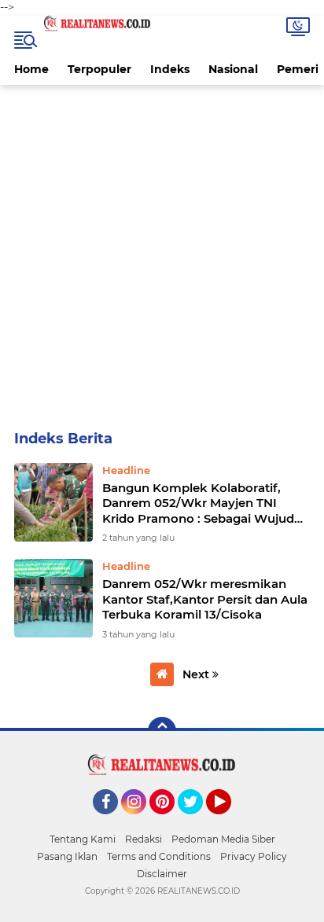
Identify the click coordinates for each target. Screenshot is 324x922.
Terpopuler (99, 69)
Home (31, 69)
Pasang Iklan (67, 856)
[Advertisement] (162, 255)
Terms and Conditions (159, 856)
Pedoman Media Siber (223, 839)
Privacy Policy (253, 856)
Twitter (197, 821)
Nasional (233, 69)
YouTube (229, 821)
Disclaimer (162, 874)
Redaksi (143, 839)
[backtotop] (162, 731)
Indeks (170, 69)
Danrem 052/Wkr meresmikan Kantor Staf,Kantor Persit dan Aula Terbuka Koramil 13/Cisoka (204, 599)
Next (197, 674)
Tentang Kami (83, 839)
